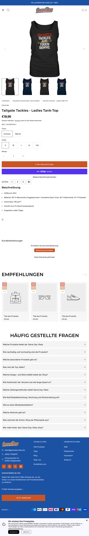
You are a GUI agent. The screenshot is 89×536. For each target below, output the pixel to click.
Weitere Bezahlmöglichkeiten (44, 177)
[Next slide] (84, 49)
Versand (18, 120)
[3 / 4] (44, 86)
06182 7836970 (11, 454)
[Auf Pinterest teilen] (29, 182)
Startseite (6, 101)
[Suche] (8, 10)
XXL (37, 145)
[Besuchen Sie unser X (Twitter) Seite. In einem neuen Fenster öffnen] (15, 466)
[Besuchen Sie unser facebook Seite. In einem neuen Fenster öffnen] (4, 466)
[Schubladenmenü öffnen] (3, 10)
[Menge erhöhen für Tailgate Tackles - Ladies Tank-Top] (23, 156)
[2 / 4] (27, 86)
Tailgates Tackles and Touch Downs (26, 101)
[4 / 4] (61, 86)
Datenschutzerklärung (15, 529)
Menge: (4, 151)
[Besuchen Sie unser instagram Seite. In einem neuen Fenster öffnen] (9, 466)
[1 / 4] (10, 86)
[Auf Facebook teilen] (17, 182)
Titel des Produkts (11, 316)
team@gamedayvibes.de (15, 450)
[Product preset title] (15, 297)
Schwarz (7, 134)
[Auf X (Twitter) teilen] (23, 182)
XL (29, 145)
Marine (18, 134)
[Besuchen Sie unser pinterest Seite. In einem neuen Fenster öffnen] (21, 466)
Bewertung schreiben (44, 250)
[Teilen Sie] (12, 182)
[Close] (87, 520)
